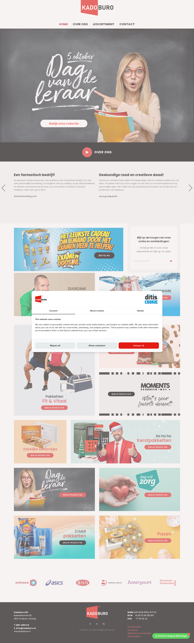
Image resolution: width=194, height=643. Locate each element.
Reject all (55, 345)
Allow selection (97, 345)
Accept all (138, 345)
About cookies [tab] (97, 311)
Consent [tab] (53, 311)
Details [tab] (140, 311)
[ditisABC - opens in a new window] (152, 299)
